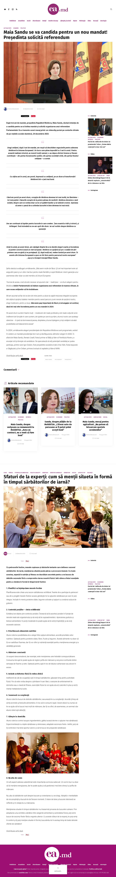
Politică (23, 28)
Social (28, 21)
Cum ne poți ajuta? (20, 869)
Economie (100, 137)
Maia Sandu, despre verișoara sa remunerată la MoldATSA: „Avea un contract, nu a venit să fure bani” (20, 430)
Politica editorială (95, 869)
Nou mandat (58, 359)
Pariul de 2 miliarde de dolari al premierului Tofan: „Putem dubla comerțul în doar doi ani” (99, 144)
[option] (20, 421)
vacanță (89, 472)
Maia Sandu (48, 359)
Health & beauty (53, 21)
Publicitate (13, 21)
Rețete (75, 21)
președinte (68, 359)
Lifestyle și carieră (65, 21)
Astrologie (103, 21)
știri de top (101, 175)
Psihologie (82, 21)
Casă (5, 472)
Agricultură (97, 417)
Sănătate (45, 472)
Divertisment (36, 21)
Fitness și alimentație (21, 472)
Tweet (22, 561)
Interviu (90, 139)
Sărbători (67, 472)
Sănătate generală (56, 472)
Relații (44, 21)
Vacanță (95, 21)
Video (89, 21)
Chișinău (15, 28)
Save (31, 450)
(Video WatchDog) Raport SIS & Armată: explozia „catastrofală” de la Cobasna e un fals (99, 180)
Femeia (11, 472)
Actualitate (21, 21)
